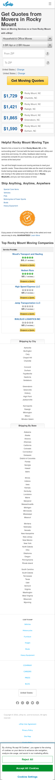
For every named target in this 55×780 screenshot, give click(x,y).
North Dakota (27, 546)
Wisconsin (27, 599)
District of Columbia (27, 458)
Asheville (27, 347)
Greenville (27, 389)
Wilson (27, 415)
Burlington (27, 351)
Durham (27, 370)
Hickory (27, 393)
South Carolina (28, 569)
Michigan (27, 507)
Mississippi (27, 514)
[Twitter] (27, 703)
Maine (27, 497)
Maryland (27, 501)
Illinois (27, 477)
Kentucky (27, 491)
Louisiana (28, 494)
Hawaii (27, 468)
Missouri (27, 517)
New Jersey (27, 536)
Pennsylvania (27, 559)
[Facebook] (17, 703)
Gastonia (27, 377)
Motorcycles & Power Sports (15, 199)
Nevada (27, 530)
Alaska (27, 435)
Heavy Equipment (11, 205)
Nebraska (27, 526)
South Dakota (27, 572)
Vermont (27, 585)
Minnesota (27, 510)
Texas (27, 579)
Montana (27, 523)
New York (27, 543)
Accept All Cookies (27, 768)
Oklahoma (27, 553)
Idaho (27, 471)
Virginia (27, 589)
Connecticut (27, 451)
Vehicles (7, 192)
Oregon (27, 556)
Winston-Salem (27, 419)
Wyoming (27, 602)
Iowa (27, 484)
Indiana (27, 481)
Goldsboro (27, 380)
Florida (27, 461)
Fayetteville (27, 373)
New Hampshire (27, 533)
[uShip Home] (8, 4)
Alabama (27, 432)
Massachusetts (27, 504)
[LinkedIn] (37, 703)
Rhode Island (27, 563)
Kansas (27, 487)
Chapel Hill (27, 357)
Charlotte (27, 360)
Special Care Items (11, 189)
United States (8, 69)
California (27, 445)
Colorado (27, 448)
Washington (27, 592)
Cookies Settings (28, 776)
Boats (6, 202)
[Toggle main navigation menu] (50, 4)
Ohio (27, 550)
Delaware (27, 455)
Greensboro (27, 386)
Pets (5, 196)
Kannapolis (27, 405)
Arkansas (27, 442)
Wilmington (27, 412)
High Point (27, 396)
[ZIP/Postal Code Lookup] (48, 53)
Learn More (35, 235)
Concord (27, 367)
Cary (27, 354)
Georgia (27, 465)
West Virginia (27, 595)
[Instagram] (22, 703)
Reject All (27, 759)
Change (20, 69)
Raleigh (27, 409)
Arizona (27, 438)
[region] (27, 761)
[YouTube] (32, 703)
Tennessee (27, 576)
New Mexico (27, 540)
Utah (27, 582)
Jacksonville (27, 399)
